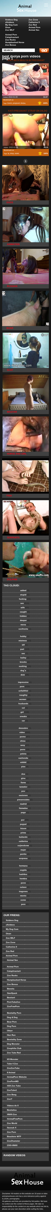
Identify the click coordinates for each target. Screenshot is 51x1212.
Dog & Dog (11, 1017)
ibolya (23, 103)
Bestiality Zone (13, 1039)
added (24, 590)
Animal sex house (33, 11)
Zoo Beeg (10, 1094)
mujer (25, 850)
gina (24, 778)
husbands (24, 703)
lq (8, 153)
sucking (25, 666)
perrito (25, 854)
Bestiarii (9, 997)
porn (25, 686)
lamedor (24, 787)
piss (24, 766)
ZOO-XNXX (10, 1145)
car (25, 721)
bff (25, 645)
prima (25, 833)
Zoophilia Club (12, 1048)
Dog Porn (10, 1026)
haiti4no (24, 874)
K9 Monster (11, 1059)
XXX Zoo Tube (12, 1086)
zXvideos (9, 22)
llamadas (25, 808)
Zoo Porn (10, 1132)
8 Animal (9, 1072)
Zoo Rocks (10, 40)
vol (25, 708)
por (25, 820)
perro (24, 749)
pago (25, 812)
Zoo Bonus (10, 45)
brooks (25, 662)
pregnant (16, 103)
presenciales (25, 799)
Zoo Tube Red (12, 1053)
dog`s (24, 670)
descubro (25, 728)
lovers (9, 103)
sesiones (25, 795)
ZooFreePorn (12, 1006)
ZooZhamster (12, 1141)
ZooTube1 (10, 1090)
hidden (25, 616)
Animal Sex (34, 30)
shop (12, 153)
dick (25, 675)
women (24, 699)
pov (24, 791)
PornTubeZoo (12, 1002)
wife (25, 607)
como (25, 900)
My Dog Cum (11, 25)
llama (25, 782)
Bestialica (10, 1110)
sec (25, 653)
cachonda (24, 758)
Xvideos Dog (11, 20)
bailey (24, 658)
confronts (25, 629)
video (24, 732)
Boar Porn (10, 1022)
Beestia (9, 989)
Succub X (10, 1127)
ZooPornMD (11, 1081)
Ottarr (8, 1030)
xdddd (24, 762)
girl (25, 712)
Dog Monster (12, 1044)
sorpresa (25, 858)
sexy (24, 745)
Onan (7, 27)
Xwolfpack (10, 993)
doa (24, 774)
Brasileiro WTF (12, 1136)
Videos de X (11, 1105)
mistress (25, 640)
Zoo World (10, 1123)
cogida (25, 870)
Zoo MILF (9, 30)
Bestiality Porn (12, 1013)
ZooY (8, 1099)
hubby (24, 636)
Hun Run (10, 1035)
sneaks (25, 716)
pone (25, 883)
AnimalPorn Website (15, 1077)
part (24, 649)
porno (25, 736)
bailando (25, 837)
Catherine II (34, 22)
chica (25, 741)
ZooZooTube (12, 1068)
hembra (25, 878)
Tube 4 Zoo (11, 1064)
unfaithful (25, 691)
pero (25, 904)
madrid (25, 804)
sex (24, 603)
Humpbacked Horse (14, 42)
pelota (24, 754)
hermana (25, 866)
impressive (25, 682)
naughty (24, 695)
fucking (25, 599)
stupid (24, 595)
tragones (25, 891)
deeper (25, 620)
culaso (25, 887)
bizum (24, 828)
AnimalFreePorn (13, 1119)
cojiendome (25, 845)
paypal (25, 824)
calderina (25, 841)
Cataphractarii (12, 37)
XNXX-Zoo (10, 1114)
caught (25, 612)
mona (25, 624)
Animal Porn (34, 27)
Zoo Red (33, 25)
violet (17, 153)
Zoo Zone (33, 20)
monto (24, 896)
